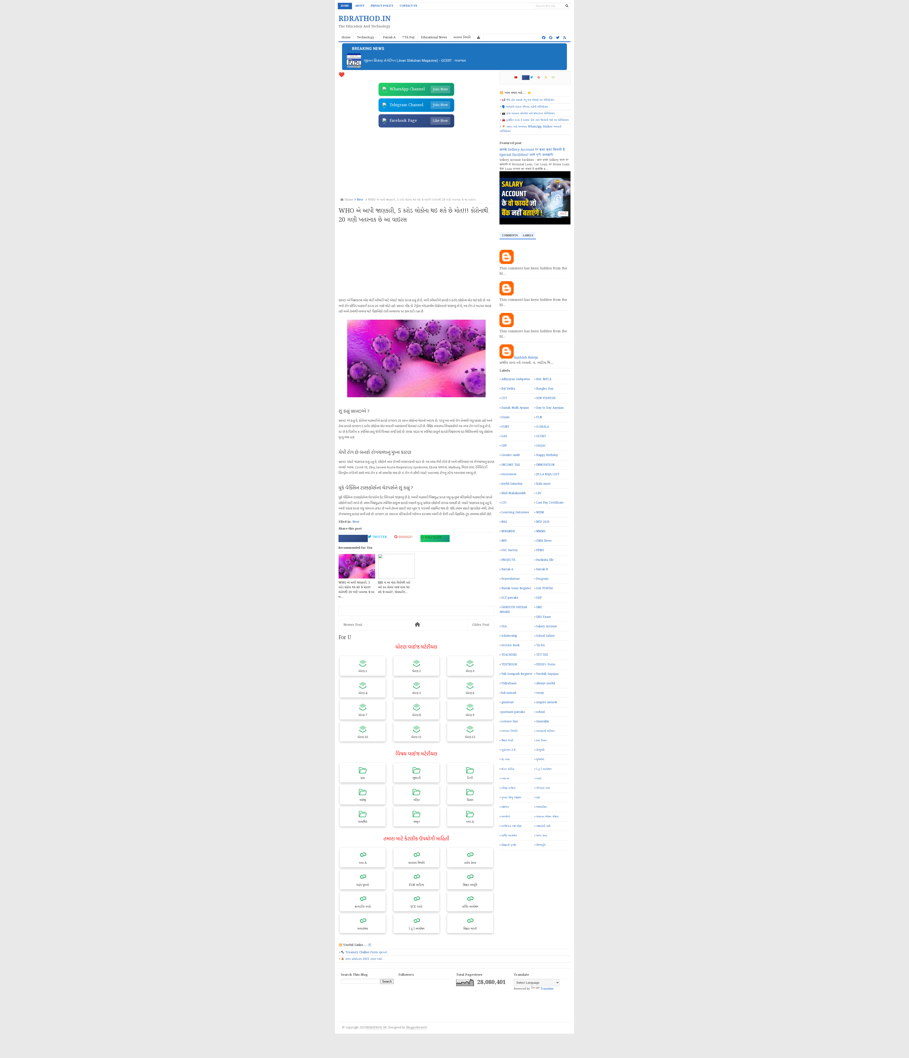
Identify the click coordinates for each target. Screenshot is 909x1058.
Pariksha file (545, 560)
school (540, 712)
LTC (504, 503)
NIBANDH (508, 531)
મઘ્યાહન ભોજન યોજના (547, 817)
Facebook (351, 538)
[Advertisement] (416, 163)
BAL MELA (543, 379)
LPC (539, 493)
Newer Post (352, 625)
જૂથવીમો (540, 759)
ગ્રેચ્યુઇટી (540, 750)
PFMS (540, 550)
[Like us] (544, 38)
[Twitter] (533, 77)
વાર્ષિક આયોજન (509, 836)
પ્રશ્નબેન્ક (505, 807)
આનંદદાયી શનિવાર (545, 731)
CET (504, 398)
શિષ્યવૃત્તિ (541, 845)
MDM (540, 512)
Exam (505, 417)
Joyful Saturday (511, 484)
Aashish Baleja (526, 357)
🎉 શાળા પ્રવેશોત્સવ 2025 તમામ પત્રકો (361, 959)
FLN (539, 417)
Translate (547, 989)
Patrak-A (507, 569)
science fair (509, 722)
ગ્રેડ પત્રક (505, 759)
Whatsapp (433, 538)
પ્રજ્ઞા (538, 797)
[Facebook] (526, 77)
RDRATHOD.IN (376, 1028)
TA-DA (540, 645)
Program (542, 579)
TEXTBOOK (509, 665)
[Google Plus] (541, 77)
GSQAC (541, 446)
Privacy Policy (382, 6)
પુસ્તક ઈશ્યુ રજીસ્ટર (511, 797)
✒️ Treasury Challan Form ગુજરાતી (364, 952)
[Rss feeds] (564, 38)
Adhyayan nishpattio (515, 379)
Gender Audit (510, 455)
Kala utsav (543, 484)
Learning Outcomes (515, 512)
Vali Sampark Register (516, 674)
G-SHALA (542, 427)
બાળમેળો (505, 817)
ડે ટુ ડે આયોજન (544, 769)
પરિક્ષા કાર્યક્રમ (508, 788)
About (360, 6)
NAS (504, 522)
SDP (539, 598)
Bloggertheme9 (416, 1028)
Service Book (510, 645)
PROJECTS (508, 560)
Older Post (480, 625)
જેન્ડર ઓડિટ (507, 769)
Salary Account (546, 626)
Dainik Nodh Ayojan (515, 408)
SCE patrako (509, 598)
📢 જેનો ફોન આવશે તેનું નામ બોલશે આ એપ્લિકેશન (528, 100)
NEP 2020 (542, 522)
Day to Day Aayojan (550, 408)
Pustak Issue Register (516, 588)
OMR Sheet (544, 541)
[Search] (567, 6)
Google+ (405, 537)
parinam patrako (513, 712)
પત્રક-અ (505, 779)
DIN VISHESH (546, 398)
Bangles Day (544, 389)
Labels (528, 235)
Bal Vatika (508, 389)
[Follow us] (558, 38)
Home (345, 6)
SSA (504, 626)
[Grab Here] (478, 37)
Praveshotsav (510, 579)
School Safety (545, 636)
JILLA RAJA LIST (547, 474)
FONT (505, 427)
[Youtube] (517, 77)
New (355, 522)
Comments (510, 235)
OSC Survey (509, 550)
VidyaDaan (509, 683)
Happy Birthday (547, 455)
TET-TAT (542, 655)
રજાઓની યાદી (543, 826)
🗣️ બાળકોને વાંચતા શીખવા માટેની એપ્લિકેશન (525, 107)
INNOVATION (545, 465)
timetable (542, 722)
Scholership (509, 636)
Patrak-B (542, 569)
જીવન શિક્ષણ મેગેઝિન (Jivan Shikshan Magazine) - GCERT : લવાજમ (415, 60)
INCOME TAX (510, 465)
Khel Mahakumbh (513, 493)
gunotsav (507, 702)
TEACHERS (509, 655)
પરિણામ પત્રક (543, 788)
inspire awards (546, 702)
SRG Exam (543, 617)
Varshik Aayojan (547, 674)
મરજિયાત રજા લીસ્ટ (511, 826)
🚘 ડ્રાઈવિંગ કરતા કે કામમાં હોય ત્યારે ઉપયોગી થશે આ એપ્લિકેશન (535, 120)
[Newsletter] (555, 77)
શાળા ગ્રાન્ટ (541, 836)
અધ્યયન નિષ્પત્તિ (509, 731)
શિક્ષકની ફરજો (508, 845)
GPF (504, 446)
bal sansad (508, 693)
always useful (545, 683)
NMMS (541, 531)
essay (540, 693)
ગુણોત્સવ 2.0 (508, 750)
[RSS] (548, 77)
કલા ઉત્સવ (541, 740)
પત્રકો (538, 779)
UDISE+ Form (545, 665)
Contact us (408, 6)
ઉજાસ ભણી (507, 740)
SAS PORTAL (544, 588)
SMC (539, 607)
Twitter (379, 537)
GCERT (541, 436)
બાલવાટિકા (541, 807)
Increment (508, 474)
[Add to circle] (551, 38)
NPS (504, 541)
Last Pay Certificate (550, 503)
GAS (504, 436)
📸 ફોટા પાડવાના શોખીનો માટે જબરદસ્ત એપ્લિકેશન (528, 113)
